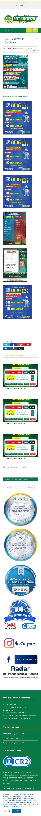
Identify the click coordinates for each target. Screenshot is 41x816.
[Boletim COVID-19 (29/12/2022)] (20, 410)
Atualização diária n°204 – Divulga (15, 96)
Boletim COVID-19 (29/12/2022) (15, 423)
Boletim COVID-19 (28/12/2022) (15, 458)
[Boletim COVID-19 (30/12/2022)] (20, 375)
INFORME (20, 5)
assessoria (27, 775)
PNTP (12, 788)
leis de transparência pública (24, 780)
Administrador (11, 48)
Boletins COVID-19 (32, 50)
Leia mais (27, 804)
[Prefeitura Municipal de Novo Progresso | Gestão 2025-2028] (20, 18)
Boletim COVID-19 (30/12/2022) (15, 388)
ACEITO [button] (16, 811)
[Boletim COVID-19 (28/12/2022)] (20, 445)
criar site (17, 772)
